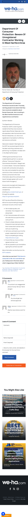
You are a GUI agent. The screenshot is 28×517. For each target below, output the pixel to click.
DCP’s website (6, 252)
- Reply (13, 295)
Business (10, 48)
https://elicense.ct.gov (12, 238)
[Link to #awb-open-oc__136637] (19, 21)
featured (10, 269)
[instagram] (24, 1)
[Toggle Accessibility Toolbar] (3, 514)
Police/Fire (20, 413)
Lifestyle (17, 464)
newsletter (15, 269)
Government (16, 48)
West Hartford (14, 270)
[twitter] (22, 1)
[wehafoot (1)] (14, 481)
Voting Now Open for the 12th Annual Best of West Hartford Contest (14, 430)
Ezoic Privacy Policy (9, 499)
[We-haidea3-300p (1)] (14, 7)
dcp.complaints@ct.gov (14, 192)
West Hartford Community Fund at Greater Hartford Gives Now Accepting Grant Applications (14, 456)
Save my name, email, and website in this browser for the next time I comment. (13, 350)
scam (8, 270)
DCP (11, 268)
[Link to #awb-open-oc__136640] (23, 21)
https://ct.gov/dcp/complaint (10, 196)
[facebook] (19, 1)
